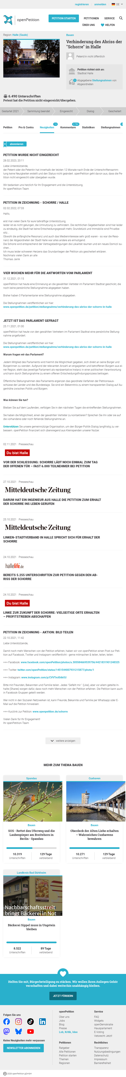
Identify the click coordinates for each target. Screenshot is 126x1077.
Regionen (64, 1063)
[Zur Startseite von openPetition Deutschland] (21, 20)
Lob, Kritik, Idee (68, 1032)
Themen (64, 1059)
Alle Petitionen (67, 1051)
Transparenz (101, 1047)
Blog (61, 1024)
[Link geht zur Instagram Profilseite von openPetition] (18, 1021)
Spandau (31, 778)
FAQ (96, 1016)
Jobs (62, 1020)
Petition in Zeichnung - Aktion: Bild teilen (38, 632)
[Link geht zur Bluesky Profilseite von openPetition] (18, 1031)
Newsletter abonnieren (23, 1048)
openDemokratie (103, 1024)
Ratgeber (64, 1047)
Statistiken (88, 127)
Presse (63, 1028)
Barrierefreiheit (102, 1063)
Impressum (100, 1059)
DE (117, 4)
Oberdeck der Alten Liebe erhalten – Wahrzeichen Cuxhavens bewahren (94, 835)
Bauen (70, 35)
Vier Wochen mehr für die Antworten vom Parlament (47, 273)
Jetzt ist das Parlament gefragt (31, 321)
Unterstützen (11, 426)
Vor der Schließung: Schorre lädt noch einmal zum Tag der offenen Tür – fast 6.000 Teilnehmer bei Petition (50, 464)
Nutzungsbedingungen (107, 1051)
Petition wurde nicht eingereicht (31, 155)
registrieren (82, 4)
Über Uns (88, 25)
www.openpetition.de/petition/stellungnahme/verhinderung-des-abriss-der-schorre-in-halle (57, 306)
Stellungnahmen (102, 80)
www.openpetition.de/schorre (50, 711)
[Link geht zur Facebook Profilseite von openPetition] (6, 1021)
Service (109, 18)
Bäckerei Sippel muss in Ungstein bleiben (31, 927)
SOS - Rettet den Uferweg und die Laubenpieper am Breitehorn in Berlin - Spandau (31, 835)
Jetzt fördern (63, 996)
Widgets (99, 1020)
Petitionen (91, 18)
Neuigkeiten (47, 126)
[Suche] (121, 18)
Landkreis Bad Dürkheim (31, 872)
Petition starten (64, 18)
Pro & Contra (26, 127)
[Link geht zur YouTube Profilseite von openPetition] (30, 1031)
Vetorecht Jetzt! (103, 1035)
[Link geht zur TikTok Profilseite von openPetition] (30, 1021)
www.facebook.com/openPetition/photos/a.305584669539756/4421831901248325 (70, 662)
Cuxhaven (94, 778)
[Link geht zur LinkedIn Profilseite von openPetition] (42, 1021)
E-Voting (99, 1032)
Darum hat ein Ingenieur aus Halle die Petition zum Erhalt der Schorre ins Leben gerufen (52, 502)
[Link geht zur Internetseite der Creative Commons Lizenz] (5, 1073)
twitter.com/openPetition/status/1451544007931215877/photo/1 (56, 669)
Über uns (64, 1016)
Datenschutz (101, 1055)
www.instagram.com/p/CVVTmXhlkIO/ (44, 677)
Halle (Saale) (20, 34)
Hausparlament (103, 1028)
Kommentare (68, 126)
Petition (7, 127)
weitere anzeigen (65, 740)
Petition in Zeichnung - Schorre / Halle (36, 203)
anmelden (100, 4)
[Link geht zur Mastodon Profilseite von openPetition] (6, 1031)
